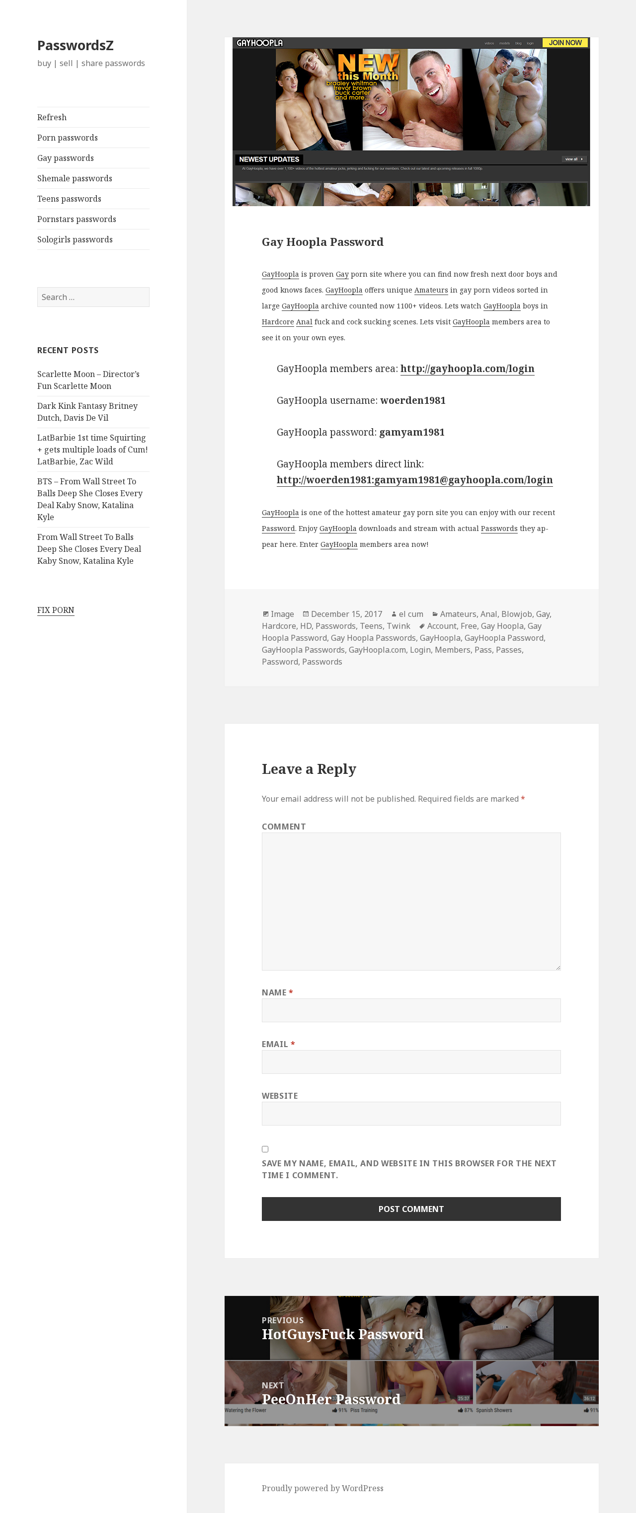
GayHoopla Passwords (303, 649)
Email (278, 1044)
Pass (483, 649)
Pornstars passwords (76, 219)
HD (306, 625)
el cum (411, 613)
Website (280, 1095)
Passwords (499, 528)
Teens (371, 625)
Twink (398, 625)
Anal (304, 321)
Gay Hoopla (502, 625)
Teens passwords (69, 198)
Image (282, 613)
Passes (509, 649)
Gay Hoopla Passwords (373, 637)
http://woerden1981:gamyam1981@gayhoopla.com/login (415, 479)
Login (420, 649)
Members (453, 649)
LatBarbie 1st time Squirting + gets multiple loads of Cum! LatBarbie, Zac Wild (92, 449)
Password (278, 528)
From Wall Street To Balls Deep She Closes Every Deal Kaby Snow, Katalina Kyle (89, 548)
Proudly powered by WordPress (323, 1488)
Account (442, 625)
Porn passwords (67, 137)
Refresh (52, 117)
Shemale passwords (74, 178)
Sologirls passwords (75, 239)
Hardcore (278, 321)
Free (469, 625)
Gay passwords (65, 157)
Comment (284, 826)
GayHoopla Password (504, 637)
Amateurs (431, 290)
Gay (342, 274)
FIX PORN (56, 610)
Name (278, 992)
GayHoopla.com (377, 649)
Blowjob (516, 613)
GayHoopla (280, 274)
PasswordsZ (75, 45)
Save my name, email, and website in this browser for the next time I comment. (409, 1169)
